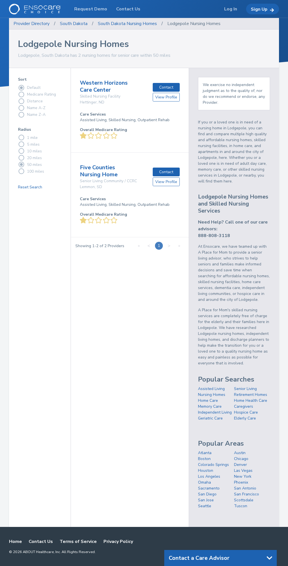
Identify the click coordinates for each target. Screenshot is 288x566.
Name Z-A (36, 114)
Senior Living (245, 388)
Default (33, 87)
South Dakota (73, 24)
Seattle (204, 506)
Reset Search (30, 187)
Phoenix (241, 482)
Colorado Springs (213, 464)
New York (242, 476)
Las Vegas (243, 470)
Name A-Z (36, 108)
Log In (230, 9)
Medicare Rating (41, 94)
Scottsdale (243, 500)
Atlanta (205, 452)
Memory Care (210, 406)
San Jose (206, 500)
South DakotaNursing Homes (127, 24)
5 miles (33, 144)
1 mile (32, 137)
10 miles (34, 151)
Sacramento (209, 488)
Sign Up (259, 9)
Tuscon (240, 506)
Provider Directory (32, 24)
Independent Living (215, 412)
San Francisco (246, 494)
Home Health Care (250, 400)
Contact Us (41, 541)
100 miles (35, 171)
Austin (240, 452)
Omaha (204, 482)
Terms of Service (78, 541)
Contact (166, 87)
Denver (240, 464)
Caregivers (243, 406)
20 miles (34, 158)
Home (15, 541)
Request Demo (90, 9)
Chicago (241, 458)
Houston (205, 470)
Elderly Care (245, 418)
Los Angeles (209, 476)
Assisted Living (211, 388)
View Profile (166, 97)
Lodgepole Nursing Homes (193, 24)
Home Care (208, 400)
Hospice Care (246, 412)
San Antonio (245, 488)
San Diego (207, 494)
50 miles (34, 164)
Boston (204, 458)
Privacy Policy (118, 541)
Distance (35, 101)
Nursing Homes (211, 394)
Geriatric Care (210, 418)
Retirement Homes (250, 394)
